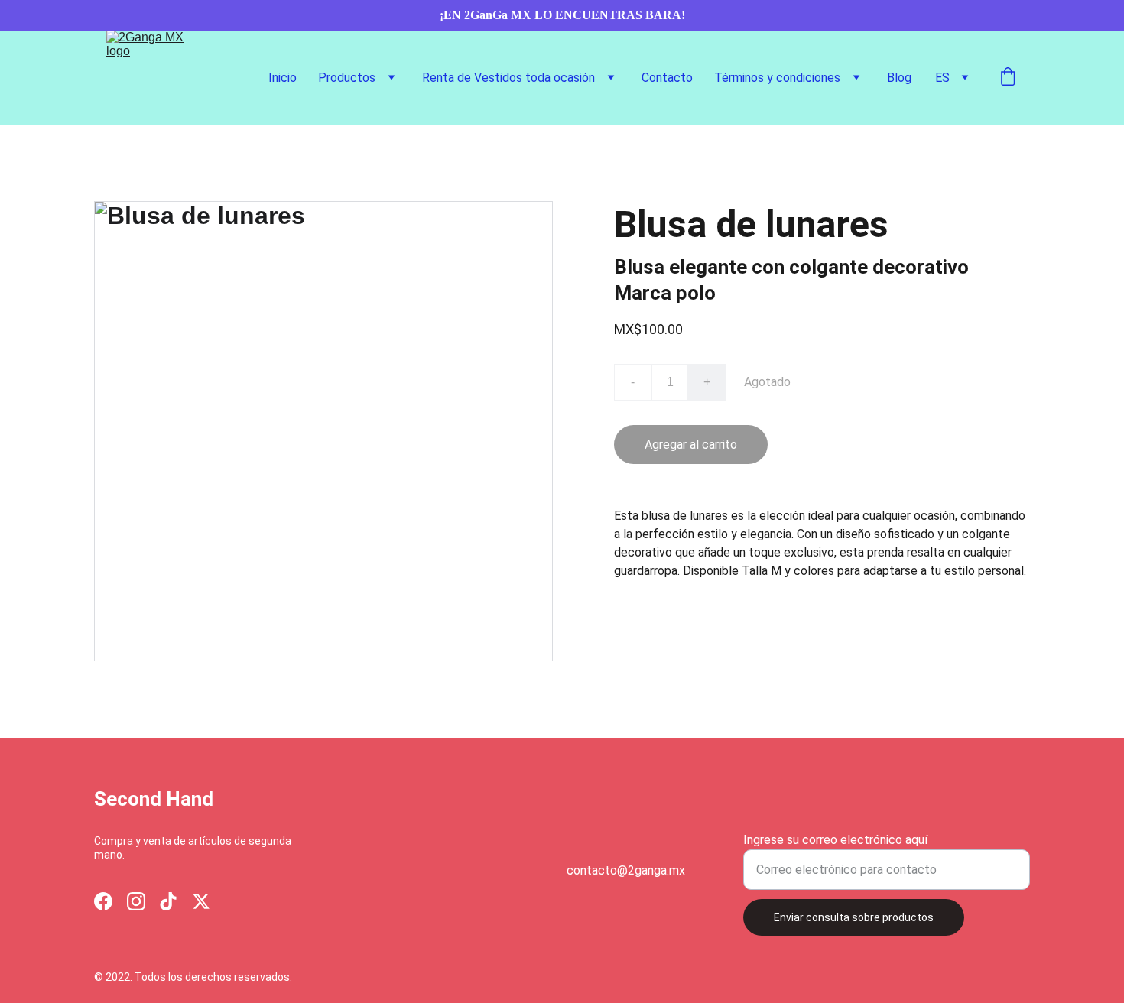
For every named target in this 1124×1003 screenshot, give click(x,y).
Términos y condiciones (777, 77)
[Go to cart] (1008, 78)
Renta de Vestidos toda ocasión (508, 77)
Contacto (667, 77)
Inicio (282, 77)
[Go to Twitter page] (201, 901)
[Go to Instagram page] (136, 901)
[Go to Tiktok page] (168, 901)
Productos (346, 77)
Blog (899, 77)
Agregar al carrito (691, 444)
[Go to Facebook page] (103, 901)
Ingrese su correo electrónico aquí (835, 840)
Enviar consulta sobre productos (854, 917)
